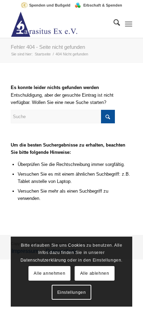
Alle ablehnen (94, 273)
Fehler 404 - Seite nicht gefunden (48, 47)
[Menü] (128, 24)
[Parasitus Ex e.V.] (59, 24)
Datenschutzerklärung (43, 260)
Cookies (76, 245)
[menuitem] (47, 5)
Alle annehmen (49, 273)
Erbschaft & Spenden (102, 5)
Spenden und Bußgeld (49, 5)
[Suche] (113, 24)
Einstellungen (71, 292)
